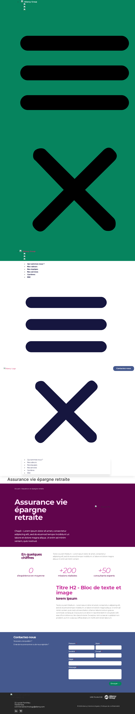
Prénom (72, 644)
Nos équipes (32, 269)
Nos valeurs (32, 267)
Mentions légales (94, 706)
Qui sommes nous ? (35, 264)
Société (72, 651)
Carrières (31, 275)
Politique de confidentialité (110, 706)
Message (73, 667)
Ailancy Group (28, 251)
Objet (71, 659)
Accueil (17, 489)
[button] (74, 130)
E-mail (98, 651)
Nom (98, 644)
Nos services (32, 272)
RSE (28, 277)
